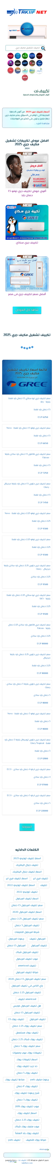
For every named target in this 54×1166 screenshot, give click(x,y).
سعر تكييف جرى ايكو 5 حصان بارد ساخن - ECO (28, 795)
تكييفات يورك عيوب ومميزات (27, 1053)
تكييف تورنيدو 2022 (27, 892)
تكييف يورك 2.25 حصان (27, 1120)
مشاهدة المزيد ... (41, 123)
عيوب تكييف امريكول (27, 959)
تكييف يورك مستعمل (27, 1033)
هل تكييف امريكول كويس (27, 1006)
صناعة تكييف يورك (15, 1080)
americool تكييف (27, 999)
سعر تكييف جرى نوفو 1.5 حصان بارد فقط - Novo (28, 428)
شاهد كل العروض (27, 310)
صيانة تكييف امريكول (27, 973)
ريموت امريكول (16, 939)
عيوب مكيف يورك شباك (27, 1127)
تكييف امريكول (38, 1019)
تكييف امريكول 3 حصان (27, 926)
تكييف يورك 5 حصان (27, 1073)
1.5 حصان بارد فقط (42, 409)
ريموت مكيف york (39, 1080)
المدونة (27, 827)
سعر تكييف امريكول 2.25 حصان (27, 919)
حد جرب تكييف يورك (27, 1066)
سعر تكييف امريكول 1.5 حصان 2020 (27, 979)
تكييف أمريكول (39, 946)
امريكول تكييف (37, 939)
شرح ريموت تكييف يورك (27, 1093)
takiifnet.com (27, 1163)
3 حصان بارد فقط (42, 721)
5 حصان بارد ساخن (42, 803)
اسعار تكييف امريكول (27, 899)
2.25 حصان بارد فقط (41, 521)
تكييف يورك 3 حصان (27, 1100)
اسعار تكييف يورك (27, 1113)
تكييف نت (22, 1160)
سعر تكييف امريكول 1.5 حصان (27, 905)
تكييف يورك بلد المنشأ (27, 1133)
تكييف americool (27, 966)
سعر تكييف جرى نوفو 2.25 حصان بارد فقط (31, 539)
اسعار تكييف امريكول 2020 (27, 912)
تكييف (43, 885)
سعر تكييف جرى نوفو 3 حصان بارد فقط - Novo (28, 714)
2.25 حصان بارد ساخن (40, 577)
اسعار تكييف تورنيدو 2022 (21, 885)
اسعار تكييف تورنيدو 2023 (27, 859)
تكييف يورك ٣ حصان (27, 1086)
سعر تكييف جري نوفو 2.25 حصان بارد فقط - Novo (27, 513)
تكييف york (14, 1140)
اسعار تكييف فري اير (17, 879)
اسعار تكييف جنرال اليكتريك (27, 872)
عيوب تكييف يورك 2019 (27, 1107)
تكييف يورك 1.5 (16, 1019)
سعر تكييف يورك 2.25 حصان (27, 1026)
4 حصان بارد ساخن (42, 777)
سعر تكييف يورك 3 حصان (27, 1046)
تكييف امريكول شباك (27, 952)
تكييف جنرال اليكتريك (27, 865)
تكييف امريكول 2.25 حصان (27, 993)
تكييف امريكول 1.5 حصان (27, 1013)
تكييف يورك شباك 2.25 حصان (27, 1040)
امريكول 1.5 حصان (16, 946)
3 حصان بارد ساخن (42, 695)
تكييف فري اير (40, 879)
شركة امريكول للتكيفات (27, 932)
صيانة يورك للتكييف (36, 1140)
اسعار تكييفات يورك (27, 1060)
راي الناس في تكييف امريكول (27, 986)
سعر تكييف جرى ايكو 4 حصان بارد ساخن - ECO (28, 769)
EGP (43, 417)
